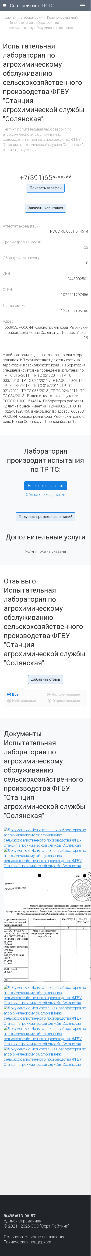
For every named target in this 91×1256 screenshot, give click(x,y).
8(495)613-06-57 (19, 1215)
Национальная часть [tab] (45, 485)
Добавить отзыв (45, 679)
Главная (10, 17)
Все (15, 694)
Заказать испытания (45, 208)
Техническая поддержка (27, 1241)
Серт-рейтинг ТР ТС (32, 5)
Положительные (66, 694)
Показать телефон (46, 188)
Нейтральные (24, 701)
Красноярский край (62, 17)
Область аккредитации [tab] (45, 494)
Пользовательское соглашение (35, 1236)
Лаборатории (31, 17)
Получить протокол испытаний (45, 516)
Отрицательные (66, 701)
